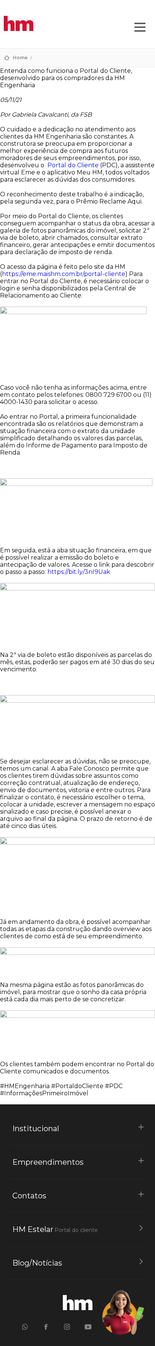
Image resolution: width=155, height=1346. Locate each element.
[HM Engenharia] (18, 28)
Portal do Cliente (73, 165)
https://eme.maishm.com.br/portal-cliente (63, 274)
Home (20, 57)
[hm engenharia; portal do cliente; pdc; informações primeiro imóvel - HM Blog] (78, 1308)
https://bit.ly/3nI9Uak (78, 571)
